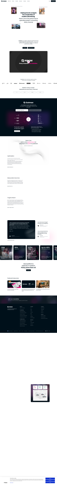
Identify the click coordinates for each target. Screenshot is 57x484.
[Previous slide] (8, 252)
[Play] (14, 10)
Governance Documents (44, 318)
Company (42, 306)
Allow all (50, 478)
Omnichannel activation (23, 312)
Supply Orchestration (23, 320)
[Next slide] (49, 252)
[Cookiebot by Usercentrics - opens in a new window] (5, 482)
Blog (31, 321)
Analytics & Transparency (23, 324)
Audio (31, 310)
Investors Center (43, 315)
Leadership (42, 309)
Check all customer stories (10, 240)
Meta (31, 313)
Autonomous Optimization (23, 315)
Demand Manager (22, 323)
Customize (50, 480)
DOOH (31, 309)
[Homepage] (10, 306)
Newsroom (31, 325)
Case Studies (32, 322)
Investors (42, 314)
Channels (31, 306)
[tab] (16, 92)
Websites (31, 316)
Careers (42, 310)
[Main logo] (4, 1)
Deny (50, 482)
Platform (21, 306)
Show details (11, 482)
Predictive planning (22, 311)
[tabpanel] (28, 129)
